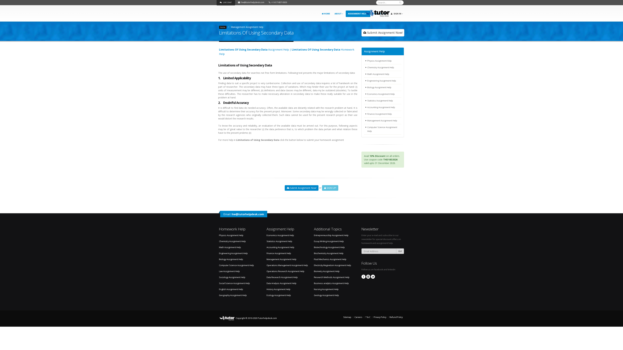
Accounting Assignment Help (381, 107)
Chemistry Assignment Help (380, 67)
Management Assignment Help (247, 27)
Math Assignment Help (378, 74)
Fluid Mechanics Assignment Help (330, 259)
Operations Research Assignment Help (285, 271)
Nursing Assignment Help (326, 289)
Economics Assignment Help (381, 94)
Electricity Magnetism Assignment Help (332, 265)
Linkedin (368, 277)
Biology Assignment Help (379, 87)
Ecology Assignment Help (279, 295)
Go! (400, 251)
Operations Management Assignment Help (287, 265)
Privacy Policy (380, 317)
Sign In (397, 13)
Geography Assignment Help (233, 295)
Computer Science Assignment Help (382, 129)
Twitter (373, 277)
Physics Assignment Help (379, 60)
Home (327, 13)
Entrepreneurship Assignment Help (331, 235)
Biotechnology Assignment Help (329, 247)
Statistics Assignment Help (380, 100)
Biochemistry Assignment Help (328, 253)
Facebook (363, 277)
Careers (358, 317)
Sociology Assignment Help (232, 277)
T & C (368, 317)
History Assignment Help (278, 289)
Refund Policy (396, 317)
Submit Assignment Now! (384, 33)
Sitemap (347, 317)
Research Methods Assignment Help (331, 277)
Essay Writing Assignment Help (329, 241)
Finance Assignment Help (379, 114)
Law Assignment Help (229, 271)
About (338, 13)
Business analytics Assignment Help (331, 283)
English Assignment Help (231, 289)
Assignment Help (357, 13)
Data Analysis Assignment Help (281, 283)
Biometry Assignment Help (327, 271)
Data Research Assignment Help (282, 277)
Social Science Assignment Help (234, 283)
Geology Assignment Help (326, 295)
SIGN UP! (331, 187)
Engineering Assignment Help (381, 80)
